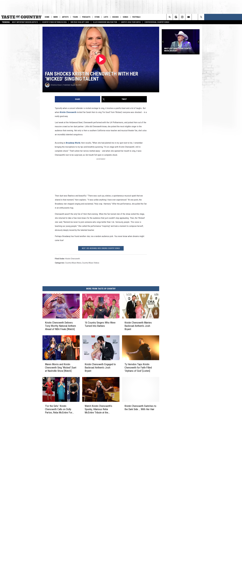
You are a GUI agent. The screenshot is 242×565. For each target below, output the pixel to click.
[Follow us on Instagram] (182, 17)
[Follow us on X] (201, 17)
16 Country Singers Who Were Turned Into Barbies (100, 324)
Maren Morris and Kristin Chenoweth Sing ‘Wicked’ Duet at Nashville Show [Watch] (60, 367)
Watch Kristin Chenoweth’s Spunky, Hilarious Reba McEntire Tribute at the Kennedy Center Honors (98, 409)
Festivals (136, 17)
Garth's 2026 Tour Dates (131, 22)
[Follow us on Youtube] (188, 17)
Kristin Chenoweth (68, 112)
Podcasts (86, 17)
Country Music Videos (90, 263)
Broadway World (73, 143)
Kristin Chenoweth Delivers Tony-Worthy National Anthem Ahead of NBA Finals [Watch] (60, 326)
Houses (115, 17)
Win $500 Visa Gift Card (80, 22)
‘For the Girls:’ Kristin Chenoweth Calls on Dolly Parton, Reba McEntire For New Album (58, 409)
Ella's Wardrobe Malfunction (105, 22)
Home (47, 17)
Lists (106, 17)
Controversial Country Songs (157, 22)
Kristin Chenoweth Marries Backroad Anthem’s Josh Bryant (138, 326)
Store (97, 17)
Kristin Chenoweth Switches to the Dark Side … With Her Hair (140, 407)
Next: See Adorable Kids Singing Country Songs (101, 248)
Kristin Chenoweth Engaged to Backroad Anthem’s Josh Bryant (100, 367)
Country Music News (73, 263)
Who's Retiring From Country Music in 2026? (177, 49)
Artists (65, 17)
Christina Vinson (56, 85)
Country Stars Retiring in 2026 (54, 22)
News (55, 17)
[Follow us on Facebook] (195, 17)
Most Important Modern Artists (25, 22)
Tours (75, 17)
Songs (125, 17)
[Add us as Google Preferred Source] (176, 17)
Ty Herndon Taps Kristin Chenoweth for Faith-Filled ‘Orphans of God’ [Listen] (138, 367)
